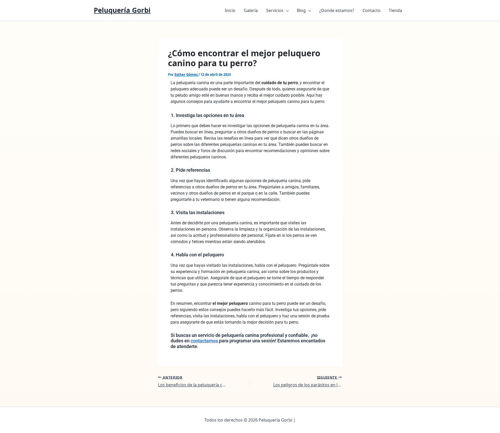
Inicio (230, 10)
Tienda (395, 10)
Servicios (275, 10)
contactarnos (205, 340)
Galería (251, 10)
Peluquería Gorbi (122, 10)
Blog (301, 10)
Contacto (371, 10)
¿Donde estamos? (336, 10)
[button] (286, 10)
